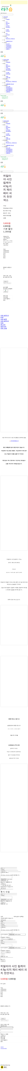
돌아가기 (3, 952)
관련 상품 (4, 328)
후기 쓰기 (3, 888)
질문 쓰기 (3, 920)
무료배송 (8, 19)
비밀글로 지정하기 (5, 937)
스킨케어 (8, 25)
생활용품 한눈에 (9, 41)
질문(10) (3, 326)
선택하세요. (6, 250)
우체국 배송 (5, 16)
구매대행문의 (8, 46)
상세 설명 (4, 319)
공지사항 (8, 43)
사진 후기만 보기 (6, 885)
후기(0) (3, 324)
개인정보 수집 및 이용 (6, 875)
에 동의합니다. (10, 875)
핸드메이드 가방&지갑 (10, 38)
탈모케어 (8, 23)
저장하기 (3, 883)
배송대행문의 (8, 47)
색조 (7, 24)
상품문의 (8, 49)
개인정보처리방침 (4, 1048)
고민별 (7, 29)
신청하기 (3, 1035)
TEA (6, 33)
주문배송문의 (8, 45)
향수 (7, 22)
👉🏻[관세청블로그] (14, 440)
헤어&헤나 (8, 27)
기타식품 (8, 34)
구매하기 (3, 960)
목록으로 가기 (4, 938)
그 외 (7, 37)
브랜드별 (8, 31)
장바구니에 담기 (4, 1020)
